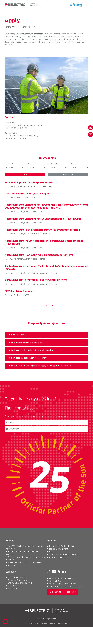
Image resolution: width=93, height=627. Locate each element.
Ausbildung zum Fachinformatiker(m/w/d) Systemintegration (42, 230)
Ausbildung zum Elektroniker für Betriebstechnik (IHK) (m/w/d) (43, 219)
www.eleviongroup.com (47, 619)
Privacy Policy (55, 578)
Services (51, 541)
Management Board (16, 577)
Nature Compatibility (58, 557)
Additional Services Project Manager (27, 194)
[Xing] (59, 571)
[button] (86, 5)
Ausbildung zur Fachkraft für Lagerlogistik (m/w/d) (36, 280)
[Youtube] (54, 571)
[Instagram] (48, 571)
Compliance (13, 586)
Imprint (70, 578)
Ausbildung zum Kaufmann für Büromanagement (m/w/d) (39, 255)
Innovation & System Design (61, 546)
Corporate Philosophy (17, 580)
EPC (51, 552)
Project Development (58, 549)
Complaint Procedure (73, 587)
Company (11, 572)
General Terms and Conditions (62, 584)
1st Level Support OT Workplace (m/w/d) (29, 182)
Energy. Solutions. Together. (20, 583)
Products (11, 541)
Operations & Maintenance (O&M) (64, 554)
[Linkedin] (64, 571)
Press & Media (14, 588)
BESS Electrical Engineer (19, 291)
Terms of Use (55, 581)
